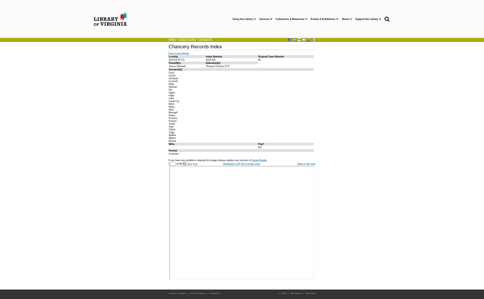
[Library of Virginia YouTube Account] (309, 40)
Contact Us (214, 293)
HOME (172, 39)
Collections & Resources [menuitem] (290, 19)
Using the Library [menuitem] (243, 19)
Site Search (296, 293)
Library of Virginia (178, 293)
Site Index (311, 293)
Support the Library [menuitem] (366, 19)
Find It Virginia (198, 293)
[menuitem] (386, 19)
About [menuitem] (345, 19)
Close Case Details (178, 53)
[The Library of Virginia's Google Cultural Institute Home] (314, 40)
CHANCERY (205, 39)
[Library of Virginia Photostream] (299, 40)
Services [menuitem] (264, 19)
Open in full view (306, 163)
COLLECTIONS (187, 39)
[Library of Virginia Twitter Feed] (295, 40)
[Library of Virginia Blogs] (304, 40)
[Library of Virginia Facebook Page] (290, 40)
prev (189, 163)
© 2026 (282, 293)
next (195, 163)
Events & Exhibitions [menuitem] (323, 19)
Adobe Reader (259, 160)
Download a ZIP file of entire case (241, 163)
